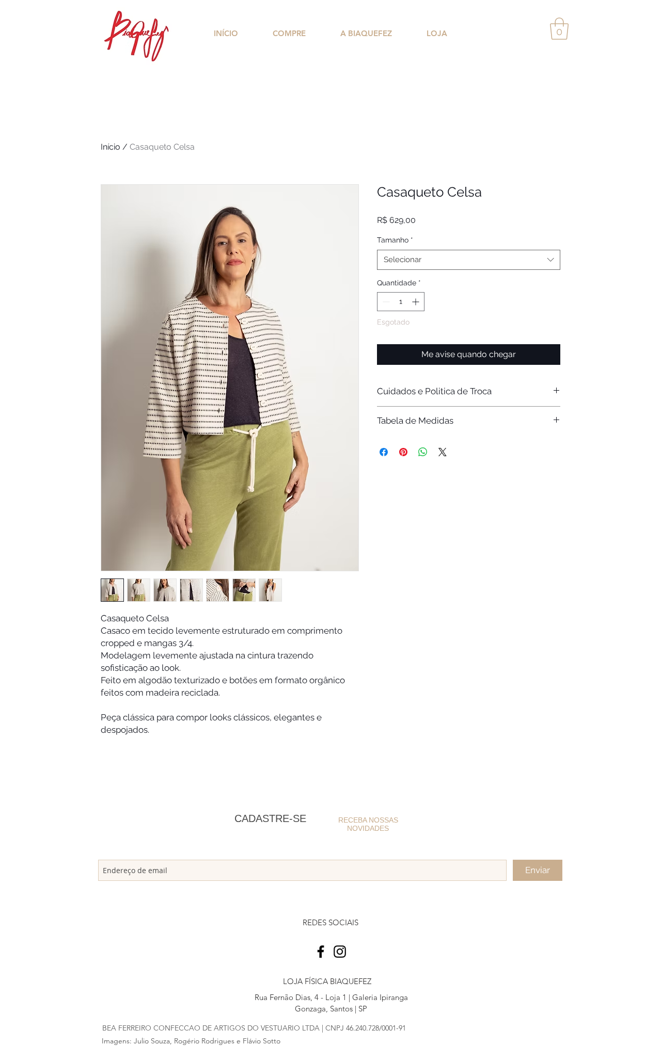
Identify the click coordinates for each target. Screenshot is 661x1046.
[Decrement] (385, 302)
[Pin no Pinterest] (403, 452)
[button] (559, 29)
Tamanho (395, 240)
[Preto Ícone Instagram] (340, 951)
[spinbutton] (400, 302)
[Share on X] (442, 452)
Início (110, 147)
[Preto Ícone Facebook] (320, 951)
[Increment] (416, 302)
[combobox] (468, 260)
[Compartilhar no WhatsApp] (423, 452)
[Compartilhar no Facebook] (383, 452)
